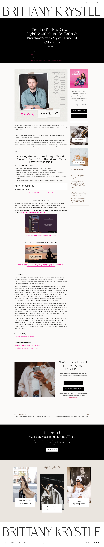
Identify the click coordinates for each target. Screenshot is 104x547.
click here (56, 153)
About (20, 2)
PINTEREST (79, 504)
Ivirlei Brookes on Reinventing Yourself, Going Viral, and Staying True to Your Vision (78, 193)
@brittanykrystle (73, 397)
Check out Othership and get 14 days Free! (41, 235)
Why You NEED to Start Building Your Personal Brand (78, 176)
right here (40, 148)
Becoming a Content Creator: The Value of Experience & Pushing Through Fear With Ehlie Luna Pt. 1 (78, 184)
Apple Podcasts (34, 192)
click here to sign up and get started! (33, 212)
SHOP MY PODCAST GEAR (79, 140)
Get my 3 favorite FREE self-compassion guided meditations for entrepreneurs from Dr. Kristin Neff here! (41, 265)
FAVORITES (25, 503)
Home (7, 2)
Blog (13, 2)
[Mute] (32, 59)
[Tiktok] (90, 3)
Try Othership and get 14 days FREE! (26, 348)
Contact (33, 2)
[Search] (97, 3)
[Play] (32, 54)
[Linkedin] (95, 3)
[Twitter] (92, 3)
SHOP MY (52, 509)
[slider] (46, 60)
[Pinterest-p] (88, 3)
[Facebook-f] (93, 3)
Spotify (43, 192)
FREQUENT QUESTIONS (79, 162)
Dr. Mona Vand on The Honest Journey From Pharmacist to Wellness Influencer (78, 201)
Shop (26, 2)
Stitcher (50, 192)
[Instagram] (86, 3)
